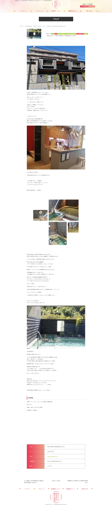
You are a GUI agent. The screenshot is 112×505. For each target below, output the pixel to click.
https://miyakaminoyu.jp (52, 456)
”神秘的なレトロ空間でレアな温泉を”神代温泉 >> (77, 481)
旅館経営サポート (72, 11)
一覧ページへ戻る (56, 480)
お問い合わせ (89, 11)
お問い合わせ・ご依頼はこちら (87, 6)
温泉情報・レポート (56, 11)
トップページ (23, 11)
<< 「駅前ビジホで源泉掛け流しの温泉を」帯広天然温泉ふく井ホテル (34, 481)
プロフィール (39, 11)
